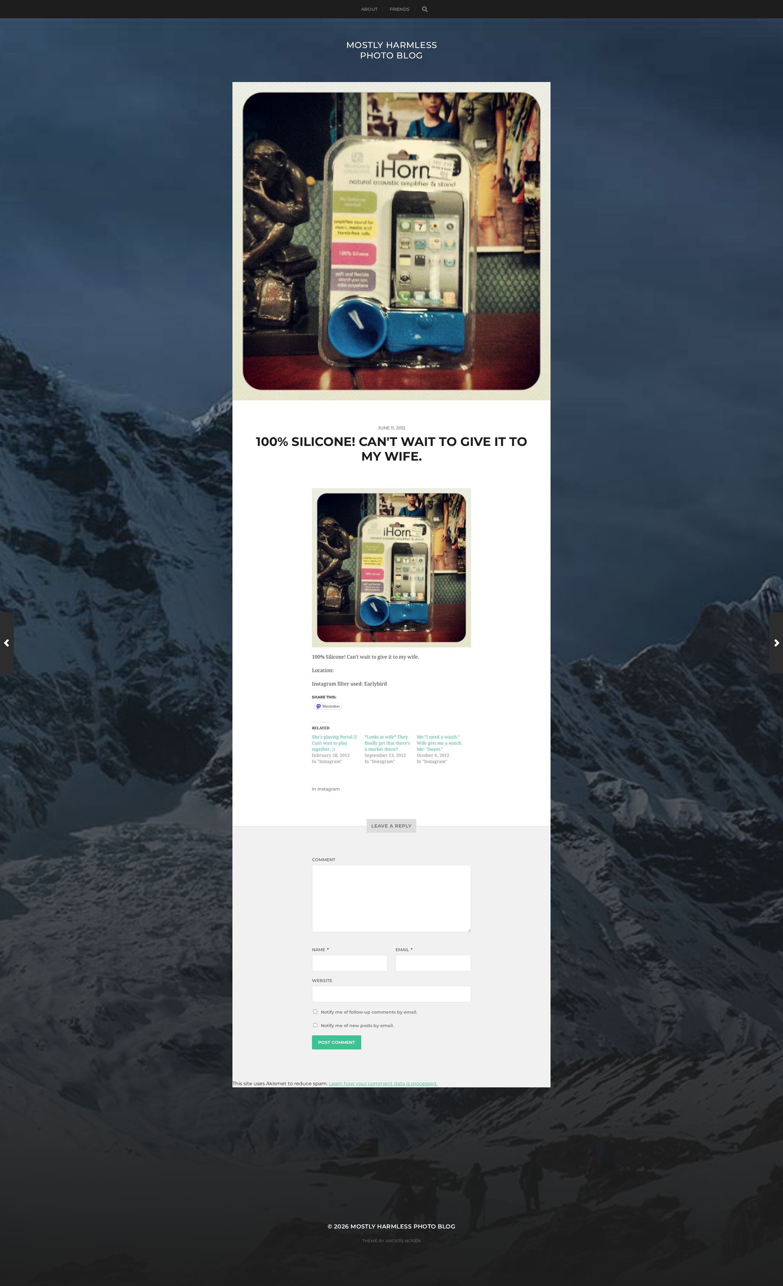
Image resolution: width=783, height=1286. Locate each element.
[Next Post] (776, 643)
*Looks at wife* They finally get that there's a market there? (387, 743)
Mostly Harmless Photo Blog (391, 50)
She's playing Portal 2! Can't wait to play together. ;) (335, 743)
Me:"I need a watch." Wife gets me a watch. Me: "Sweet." (439, 743)
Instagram (328, 789)
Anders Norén (403, 1240)
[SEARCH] (425, 9)
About (369, 9)
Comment (323, 859)
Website (322, 980)
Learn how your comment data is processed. (383, 1083)
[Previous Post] (7, 643)
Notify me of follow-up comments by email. (369, 1012)
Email (404, 949)
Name (320, 949)
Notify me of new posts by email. (357, 1025)
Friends (400, 9)
